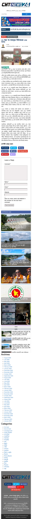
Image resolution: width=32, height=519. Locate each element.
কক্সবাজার (6, 438)
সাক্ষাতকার (6, 467)
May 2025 (6, 383)
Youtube (20, 487)
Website (7, 192)
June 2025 (7, 381)
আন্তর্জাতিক (6, 436)
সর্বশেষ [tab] (16, 327)
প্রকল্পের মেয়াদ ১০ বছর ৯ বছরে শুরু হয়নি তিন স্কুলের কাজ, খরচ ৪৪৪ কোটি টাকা (15, 300)
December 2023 (8, 414)
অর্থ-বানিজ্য (6, 434)
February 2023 (8, 419)
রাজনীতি (6, 461)
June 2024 (7, 403)
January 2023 (8, 421)
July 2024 (6, 401)
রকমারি (6, 458)
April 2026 (7, 363)
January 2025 (8, 390)
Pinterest (5, 154)
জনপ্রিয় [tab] (16, 329)
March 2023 (7, 417)
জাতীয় (5, 445)
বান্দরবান (6, 449)
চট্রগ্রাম (5, 443)
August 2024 (7, 399)
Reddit (14, 151)
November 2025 (8, 372)
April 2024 (7, 406)
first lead (6, 427)
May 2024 (6, 405)
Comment (8, 164)
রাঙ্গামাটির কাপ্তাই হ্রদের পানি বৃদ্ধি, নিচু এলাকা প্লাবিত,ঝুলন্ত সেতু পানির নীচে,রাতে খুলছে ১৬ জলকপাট (14, 227)
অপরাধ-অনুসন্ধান (8, 432)
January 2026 (8, 369)
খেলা (5, 441)
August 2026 (7, 358)
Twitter (14, 148)
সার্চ (26, 14)
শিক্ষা (5, 463)
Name (7, 182)
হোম (4, 37)
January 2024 (8, 412)
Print (13, 154)
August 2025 (7, 378)
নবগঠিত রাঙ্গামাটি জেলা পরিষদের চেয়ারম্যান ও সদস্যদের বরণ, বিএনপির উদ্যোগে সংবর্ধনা (14, 281)
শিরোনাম (15, 37)
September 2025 (8, 376)
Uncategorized (8, 431)
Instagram (12, 487)
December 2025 (8, 370)
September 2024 (8, 397)
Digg (21, 148)
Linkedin (5, 151)
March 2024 (7, 408)
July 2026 (6, 359)
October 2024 (8, 396)
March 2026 (7, 365)
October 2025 (8, 374)
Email (7, 187)
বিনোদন (6, 454)
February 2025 (8, 388)
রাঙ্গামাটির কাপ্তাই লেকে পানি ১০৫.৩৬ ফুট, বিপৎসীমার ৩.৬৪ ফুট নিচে (13, 246)
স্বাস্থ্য (5, 469)
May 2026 (6, 361)
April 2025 (7, 385)
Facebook (5, 148)
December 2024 (8, 392)
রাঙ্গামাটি (6, 459)
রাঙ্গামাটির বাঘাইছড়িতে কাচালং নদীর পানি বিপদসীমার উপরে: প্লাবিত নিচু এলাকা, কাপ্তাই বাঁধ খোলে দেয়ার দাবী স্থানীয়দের (15, 262)
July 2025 (6, 379)
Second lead (7, 429)
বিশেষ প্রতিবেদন (8, 456)
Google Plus (23, 151)
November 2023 (8, 415)
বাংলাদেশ (11, 37)
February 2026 (8, 367)
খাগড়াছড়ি (6, 440)
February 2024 (8, 410)
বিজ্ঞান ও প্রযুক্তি (7, 452)
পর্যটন (5, 447)
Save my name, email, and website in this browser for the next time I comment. (15, 200)
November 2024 (8, 394)
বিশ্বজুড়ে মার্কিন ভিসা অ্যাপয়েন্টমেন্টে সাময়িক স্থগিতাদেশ (14, 322)
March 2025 (7, 387)
